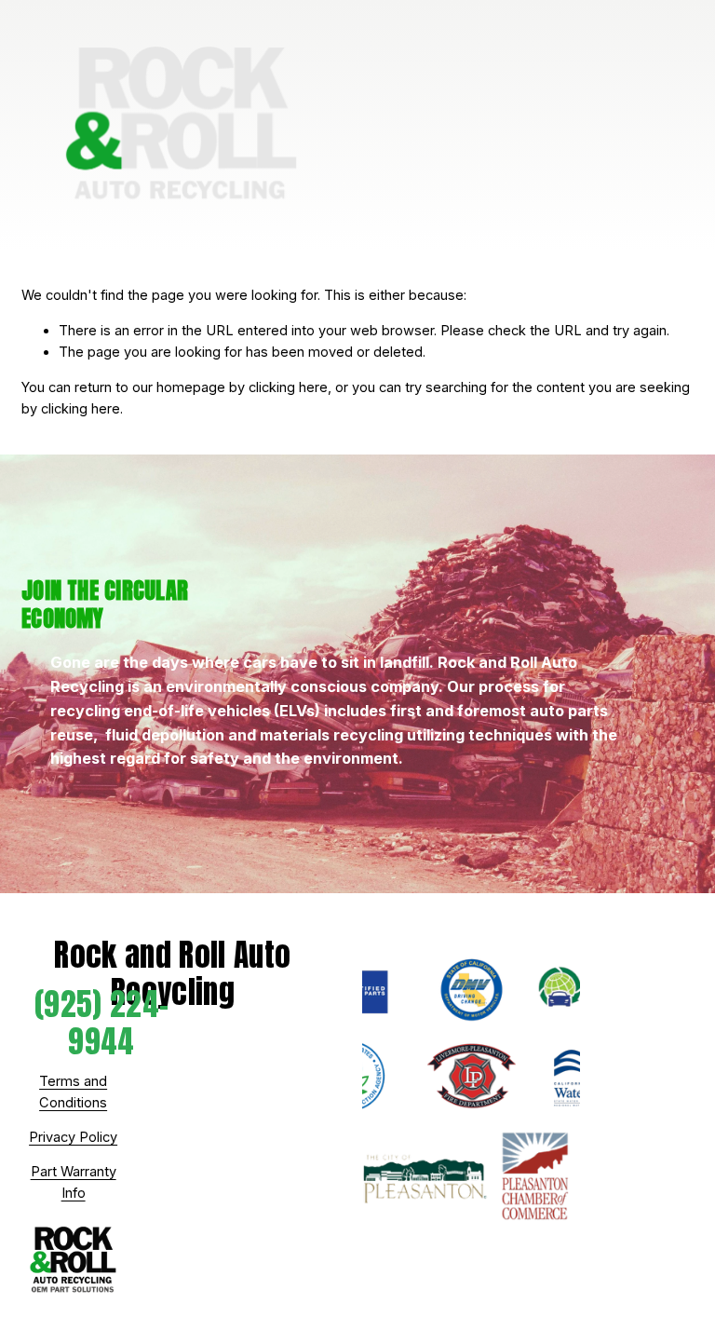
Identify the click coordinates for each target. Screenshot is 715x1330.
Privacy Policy (73, 1137)
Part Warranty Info (73, 1182)
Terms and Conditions (73, 1092)
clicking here (288, 387)
